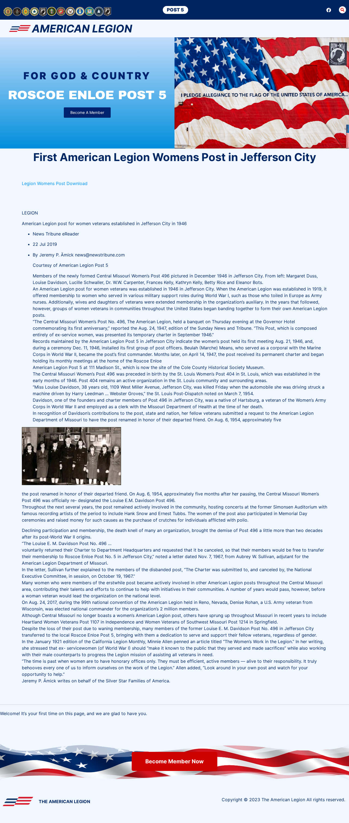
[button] (342, 9)
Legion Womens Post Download (55, 183)
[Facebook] (328, 9)
